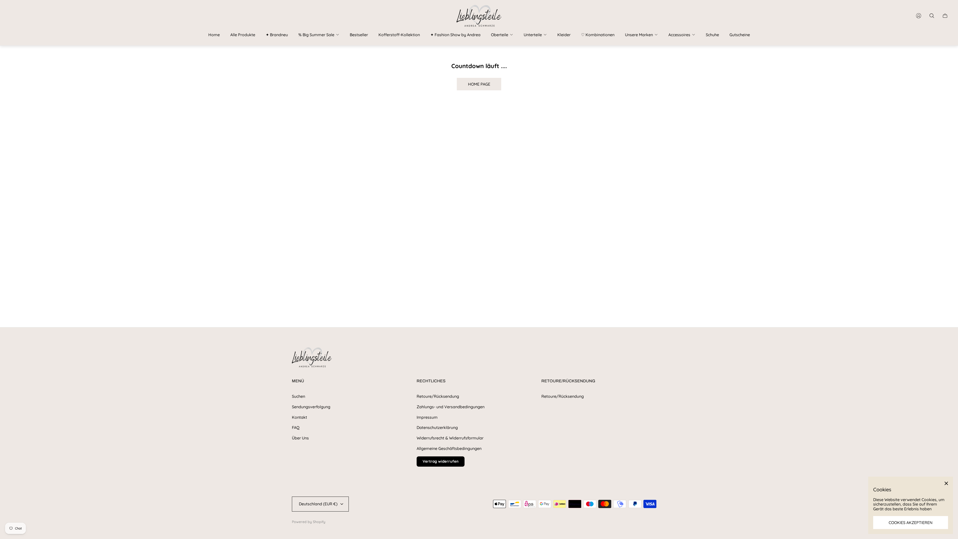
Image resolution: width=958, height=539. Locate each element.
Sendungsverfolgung (311, 406)
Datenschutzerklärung (437, 427)
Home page (479, 84)
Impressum (427, 417)
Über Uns (300, 437)
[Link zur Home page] (312, 357)
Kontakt (299, 417)
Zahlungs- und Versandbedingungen (450, 406)
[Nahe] (946, 483)
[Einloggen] (918, 15)
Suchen (298, 396)
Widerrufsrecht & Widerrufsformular (450, 437)
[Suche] (931, 15)
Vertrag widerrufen (441, 461)
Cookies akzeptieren (911, 522)
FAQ (295, 427)
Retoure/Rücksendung (438, 396)
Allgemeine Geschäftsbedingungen (449, 448)
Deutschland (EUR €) (318, 503)
